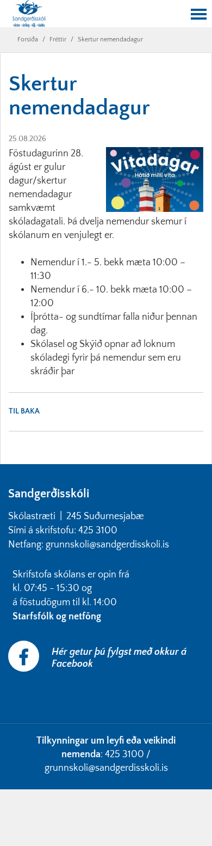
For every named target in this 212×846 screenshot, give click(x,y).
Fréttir (57, 39)
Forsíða (27, 39)
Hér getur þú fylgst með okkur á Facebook (119, 658)
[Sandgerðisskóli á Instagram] (9, 694)
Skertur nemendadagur (110, 39)
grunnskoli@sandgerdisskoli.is (106, 768)
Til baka (24, 411)
